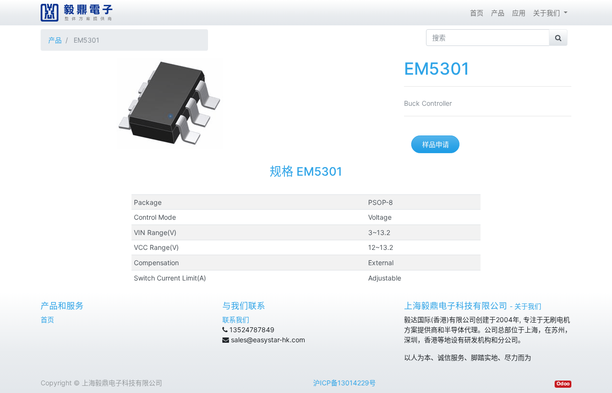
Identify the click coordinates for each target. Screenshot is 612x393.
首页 (47, 319)
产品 (55, 40)
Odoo (563, 384)
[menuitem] (476, 13)
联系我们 (235, 319)
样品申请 (435, 144)
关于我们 (527, 306)
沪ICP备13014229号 (344, 383)
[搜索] (558, 37)
